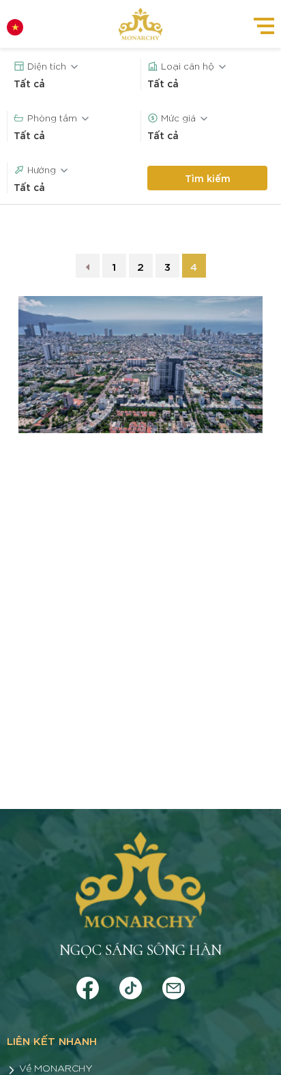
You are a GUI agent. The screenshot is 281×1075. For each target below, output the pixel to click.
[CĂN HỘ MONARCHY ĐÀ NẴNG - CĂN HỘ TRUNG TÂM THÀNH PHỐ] (140, 24)
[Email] (173, 985)
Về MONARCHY (56, 1067)
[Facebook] (87, 985)
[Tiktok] (130, 985)
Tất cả (29, 82)
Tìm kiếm (208, 177)
